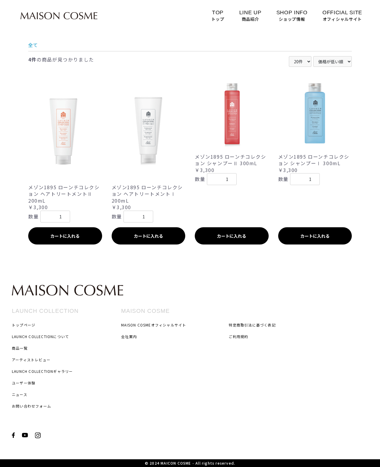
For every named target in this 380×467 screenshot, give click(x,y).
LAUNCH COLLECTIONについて (40, 336)
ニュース (19, 394)
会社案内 (129, 336)
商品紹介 (250, 16)
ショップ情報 (292, 16)
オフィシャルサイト (342, 16)
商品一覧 (20, 348)
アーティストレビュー (31, 359)
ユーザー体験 (23, 382)
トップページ (23, 324)
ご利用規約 (238, 336)
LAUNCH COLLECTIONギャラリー (42, 371)
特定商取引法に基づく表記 (252, 324)
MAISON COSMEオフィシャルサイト (153, 324)
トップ (217, 16)
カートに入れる (65, 236)
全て (33, 44)
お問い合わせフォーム (31, 405)
